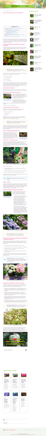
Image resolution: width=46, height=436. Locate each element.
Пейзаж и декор (36, 16)
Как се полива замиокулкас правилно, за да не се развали (7, 197)
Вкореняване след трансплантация (12, 32)
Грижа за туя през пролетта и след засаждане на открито (37, 33)
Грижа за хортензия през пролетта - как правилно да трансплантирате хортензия (7, 100)
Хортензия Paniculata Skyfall (37, 27)
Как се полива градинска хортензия (10, 31)
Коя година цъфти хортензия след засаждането (37, 39)
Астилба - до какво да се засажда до (37, 62)
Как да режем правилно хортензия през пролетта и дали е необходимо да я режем (23, 138)
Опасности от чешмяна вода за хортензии (13, 29)
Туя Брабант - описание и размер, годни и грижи (38, 15)
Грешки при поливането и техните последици (12, 36)
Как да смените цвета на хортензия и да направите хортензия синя (15, 381)
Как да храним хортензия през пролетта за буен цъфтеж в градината (23, 381)
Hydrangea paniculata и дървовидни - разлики (37, 45)
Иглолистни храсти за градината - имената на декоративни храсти (37, 57)
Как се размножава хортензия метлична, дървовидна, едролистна (6, 400)
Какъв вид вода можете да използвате (12, 30)
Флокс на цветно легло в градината (37, 51)
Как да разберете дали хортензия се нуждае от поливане (13, 28)
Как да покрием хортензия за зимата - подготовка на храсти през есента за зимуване (15, 401)
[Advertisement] (23, 19)
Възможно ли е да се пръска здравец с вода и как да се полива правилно (6, 381)
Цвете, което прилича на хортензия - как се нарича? (23, 399)
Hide (18, 26)
